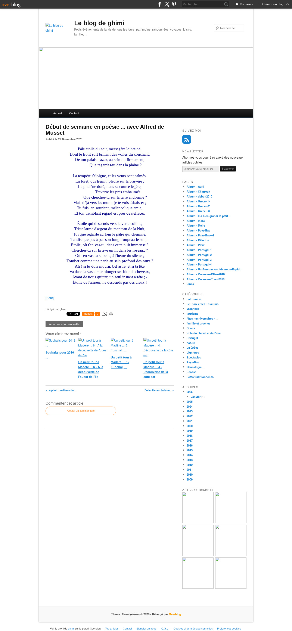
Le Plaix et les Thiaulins (202, 304)
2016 (190, 445)
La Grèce (192, 347)
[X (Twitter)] (167, 4)
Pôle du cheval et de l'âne (204, 333)
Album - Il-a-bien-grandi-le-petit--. (208, 216)
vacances (193, 309)
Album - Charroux (198, 191)
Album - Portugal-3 (199, 260)
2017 (190, 440)
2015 (190, 450)
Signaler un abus (146, 628)
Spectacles (194, 357)
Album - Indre (196, 221)
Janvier (196, 397)
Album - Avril (195, 186)
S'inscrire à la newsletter (64, 324)
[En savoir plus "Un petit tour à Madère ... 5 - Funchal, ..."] (198, 555)
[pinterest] (174, 4)
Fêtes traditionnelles (200, 377)
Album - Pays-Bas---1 (200, 235)
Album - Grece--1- (198, 201)
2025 (190, 402)
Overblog (175, 614)
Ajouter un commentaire (81, 410)
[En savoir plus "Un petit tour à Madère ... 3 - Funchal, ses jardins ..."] (230, 587)
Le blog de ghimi (99, 23)
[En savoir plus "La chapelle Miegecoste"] (198, 587)
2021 (190, 421)
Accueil (57, 113)
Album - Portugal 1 (199, 250)
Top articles (111, 628)
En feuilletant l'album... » (159, 390)
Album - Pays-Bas (198, 230)
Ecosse (191, 372)
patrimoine (194, 299)
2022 (190, 416)
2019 (190, 431)
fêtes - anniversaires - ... (202, 318)
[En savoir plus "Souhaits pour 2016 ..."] (198, 522)
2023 (190, 411)
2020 (190, 426)
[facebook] (159, 4)
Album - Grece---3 (198, 211)
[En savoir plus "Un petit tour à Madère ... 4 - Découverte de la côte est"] (230, 555)
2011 (190, 469)
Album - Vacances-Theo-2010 (205, 279)
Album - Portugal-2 (199, 255)
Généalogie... (195, 367)
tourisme (192, 313)
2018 (190, 435)
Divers (191, 328)
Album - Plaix (196, 245)
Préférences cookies (229, 628)
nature (191, 343)
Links (190, 284)
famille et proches (198, 323)
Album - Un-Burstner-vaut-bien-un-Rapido (214, 269)
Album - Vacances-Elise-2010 (206, 274)
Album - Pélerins (198, 240)
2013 (190, 460)
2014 (190, 455)
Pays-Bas (193, 362)
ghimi (71, 628)
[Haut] (50, 298)
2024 (190, 406)
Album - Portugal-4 (199, 264)
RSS (186, 139)
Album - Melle (196, 225)
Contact (74, 113)
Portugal (192, 338)
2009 (190, 479)
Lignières (193, 352)
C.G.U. (165, 628)
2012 (190, 465)
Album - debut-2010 (199, 196)
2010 (190, 474)
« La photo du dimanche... (61, 390)
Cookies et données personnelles (193, 628)
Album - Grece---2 (198, 206)
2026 (190, 392)
